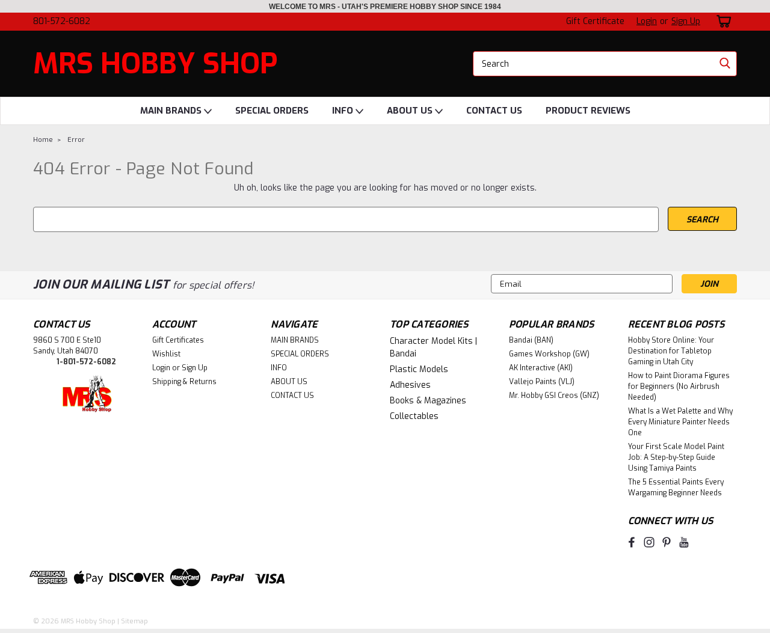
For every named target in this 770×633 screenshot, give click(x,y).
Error (76, 139)
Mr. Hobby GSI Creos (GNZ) (554, 395)
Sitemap (134, 621)
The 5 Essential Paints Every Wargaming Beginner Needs (676, 487)
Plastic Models (419, 369)
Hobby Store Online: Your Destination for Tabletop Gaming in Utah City (671, 351)
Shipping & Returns (184, 382)
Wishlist (166, 354)
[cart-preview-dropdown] (721, 21)
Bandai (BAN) (531, 340)
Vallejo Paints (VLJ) (541, 382)
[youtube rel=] (684, 542)
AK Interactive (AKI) (541, 368)
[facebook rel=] (631, 542)
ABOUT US (411, 111)
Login (646, 21)
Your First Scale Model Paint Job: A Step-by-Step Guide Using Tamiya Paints (676, 457)
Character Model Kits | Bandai (433, 347)
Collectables (414, 416)
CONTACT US (494, 111)
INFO (344, 111)
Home (43, 139)
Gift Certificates (178, 340)
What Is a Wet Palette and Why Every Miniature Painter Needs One (680, 422)
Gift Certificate (595, 21)
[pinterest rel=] (666, 542)
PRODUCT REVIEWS (588, 111)
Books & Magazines (428, 400)
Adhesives (410, 385)
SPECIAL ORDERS (272, 111)
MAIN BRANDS (172, 111)
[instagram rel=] (649, 542)
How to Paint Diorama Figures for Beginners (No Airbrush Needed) (679, 386)
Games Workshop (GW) (549, 354)
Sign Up (685, 21)
